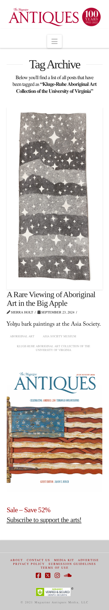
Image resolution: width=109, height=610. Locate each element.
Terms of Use (55, 568)
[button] (54, 41)
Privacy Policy (29, 564)
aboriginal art (22, 336)
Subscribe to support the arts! (44, 520)
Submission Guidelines (72, 564)
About (16, 560)
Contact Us (38, 560)
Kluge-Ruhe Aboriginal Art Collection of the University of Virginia (53, 348)
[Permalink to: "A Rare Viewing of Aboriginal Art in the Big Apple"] (55, 198)
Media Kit (64, 560)
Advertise (88, 560)
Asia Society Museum (59, 336)
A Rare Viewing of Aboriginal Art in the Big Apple (51, 298)
